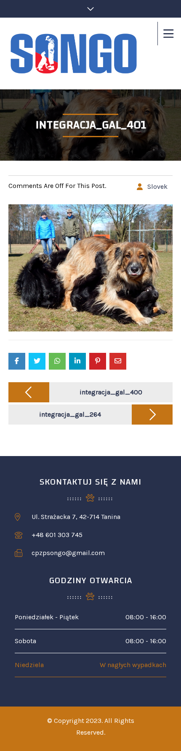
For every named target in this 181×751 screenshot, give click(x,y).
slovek (157, 186)
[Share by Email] (117, 361)
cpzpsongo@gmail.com (68, 553)
